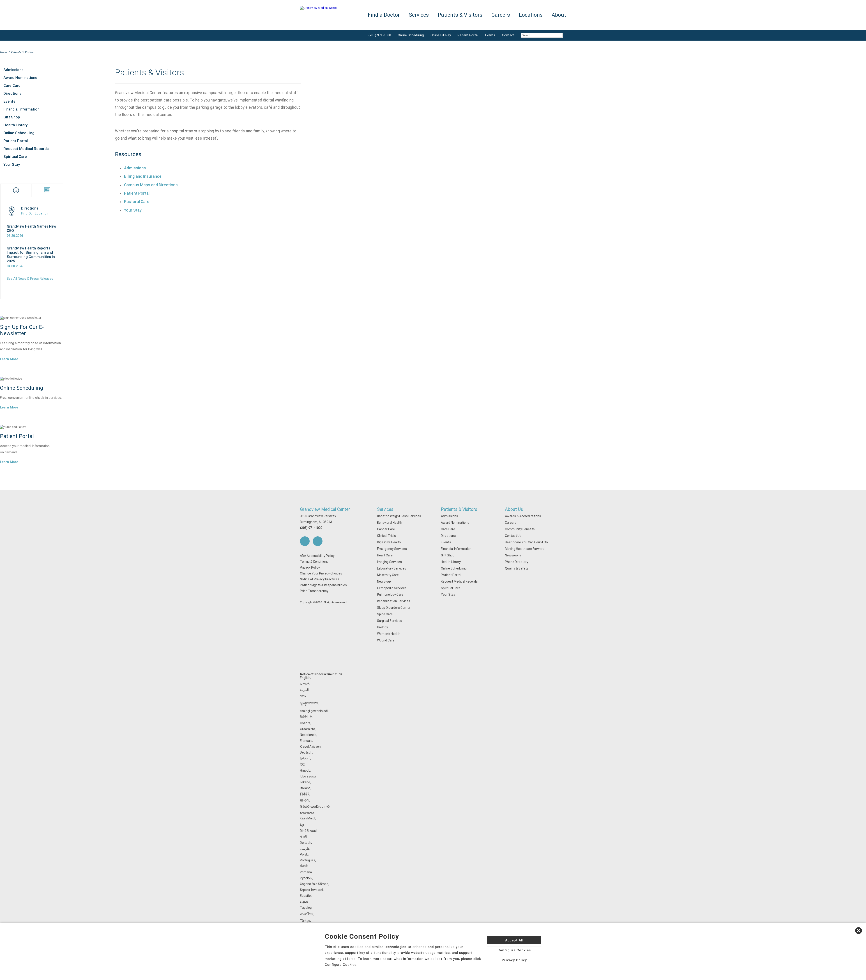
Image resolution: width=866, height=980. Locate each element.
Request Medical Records (26, 148)
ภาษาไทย (306, 914)
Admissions (13, 69)
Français (306, 740)
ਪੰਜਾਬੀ (304, 866)
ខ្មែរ (302, 824)
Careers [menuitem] (500, 15)
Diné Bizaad (308, 830)
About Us (514, 509)
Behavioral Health (389, 522)
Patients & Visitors (459, 509)
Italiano (305, 788)
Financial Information (21, 109)
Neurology (384, 581)
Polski (304, 854)
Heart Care (385, 555)
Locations (531, 15)
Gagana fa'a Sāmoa (314, 884)
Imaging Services (389, 562)
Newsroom (513, 555)
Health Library (15, 125)
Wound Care (385, 640)
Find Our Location (34, 213)
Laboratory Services (391, 568)
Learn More (9, 359)
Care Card (12, 85)
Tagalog (306, 907)
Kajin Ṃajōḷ (307, 818)
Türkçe (305, 920)
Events (490, 35)
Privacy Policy (310, 567)
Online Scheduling (411, 35)
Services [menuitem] (419, 15)
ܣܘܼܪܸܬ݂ (304, 901)
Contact (508, 35)
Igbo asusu (308, 776)
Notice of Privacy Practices (319, 579)
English (305, 678)
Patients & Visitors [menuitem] (460, 15)
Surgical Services (389, 621)
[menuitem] (542, 35)
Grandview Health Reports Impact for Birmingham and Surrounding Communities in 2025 (31, 254)
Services (385, 509)
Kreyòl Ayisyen (310, 746)
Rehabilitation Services (393, 601)
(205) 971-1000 (380, 35)
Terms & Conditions (314, 561)
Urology (382, 627)
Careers (510, 522)
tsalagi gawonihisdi (314, 711)
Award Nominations (20, 77)
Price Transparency (314, 591)
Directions (12, 93)
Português (307, 860)
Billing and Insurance (142, 176)
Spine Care (385, 614)
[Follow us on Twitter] (317, 541)
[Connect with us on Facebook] (305, 541)
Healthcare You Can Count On (526, 542)
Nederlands (308, 735)
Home (3, 52)
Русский (306, 878)
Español (305, 895)
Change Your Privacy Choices (321, 573)
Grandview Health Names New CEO (31, 228)
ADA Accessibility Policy (317, 556)
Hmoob (305, 770)
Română (306, 872)
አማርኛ (304, 683)
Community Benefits (520, 529)
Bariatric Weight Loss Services (399, 516)
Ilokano (305, 782)
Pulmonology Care (390, 594)
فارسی (304, 848)
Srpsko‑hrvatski (311, 890)
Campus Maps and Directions (151, 185)
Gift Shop (11, 117)
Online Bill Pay (441, 35)
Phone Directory (516, 562)
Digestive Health (389, 542)
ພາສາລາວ (307, 812)
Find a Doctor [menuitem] (384, 15)
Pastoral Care (136, 201)
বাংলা (302, 695)
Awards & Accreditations (523, 516)
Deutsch (306, 752)
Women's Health (388, 634)
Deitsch (305, 842)
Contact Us (513, 535)
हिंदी (302, 764)
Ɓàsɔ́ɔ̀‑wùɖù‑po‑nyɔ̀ (315, 806)
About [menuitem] (559, 15)
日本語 (304, 794)
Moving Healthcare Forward (524, 549)
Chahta (305, 723)
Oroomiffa (307, 729)
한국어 (304, 800)
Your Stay (11, 164)
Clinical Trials (386, 535)
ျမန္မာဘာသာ (309, 703)
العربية (304, 690)
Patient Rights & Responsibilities (323, 585)
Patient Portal (468, 35)
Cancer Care (386, 529)
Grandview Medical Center (325, 509)
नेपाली (303, 836)
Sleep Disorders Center (393, 607)
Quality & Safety (516, 568)
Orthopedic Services (392, 588)
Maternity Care (388, 575)
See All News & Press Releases (30, 279)
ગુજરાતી (305, 758)
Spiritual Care (15, 156)
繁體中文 (306, 717)
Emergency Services (392, 549)
